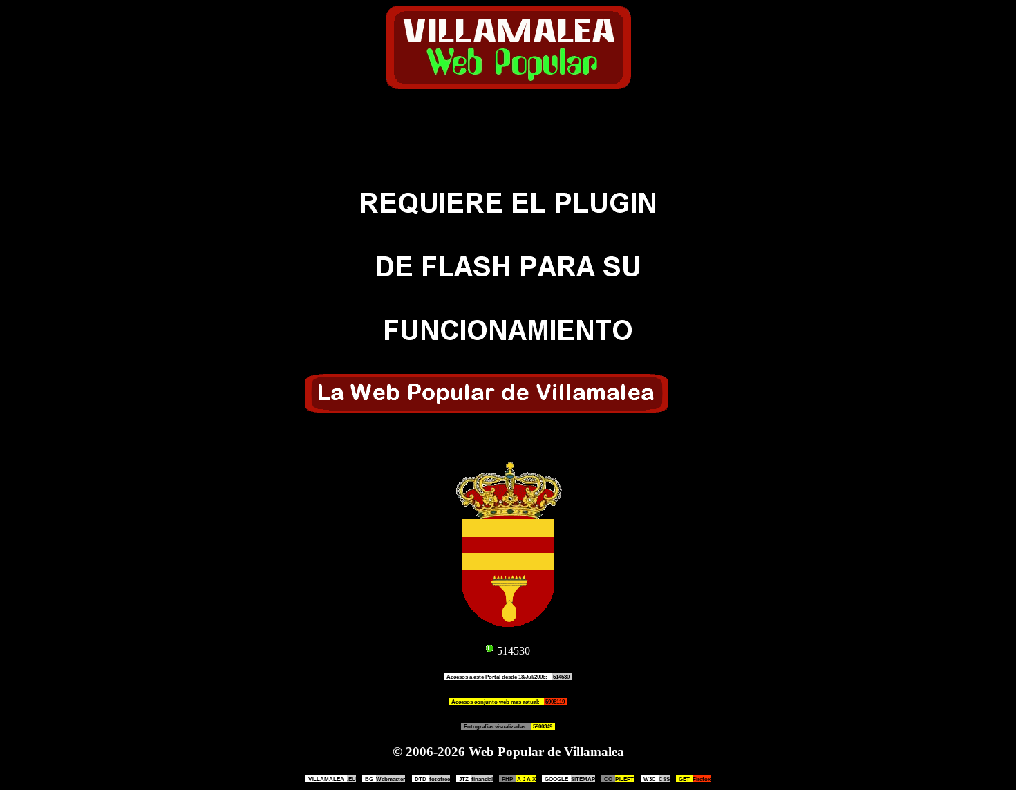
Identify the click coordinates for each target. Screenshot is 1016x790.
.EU (332, 778)
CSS (656, 778)
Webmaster (385, 778)
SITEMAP (570, 778)
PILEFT (619, 778)
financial (476, 778)
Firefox (695, 778)
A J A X (519, 778)
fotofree (432, 778)
